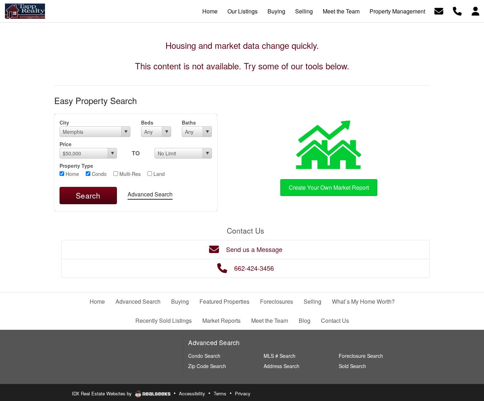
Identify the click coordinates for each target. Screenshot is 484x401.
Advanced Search (150, 194)
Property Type (76, 165)
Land (158, 173)
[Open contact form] (438, 10)
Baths (189, 122)
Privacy (243, 393)
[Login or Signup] (475, 10)
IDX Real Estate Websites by (102, 393)
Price (66, 144)
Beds (147, 122)
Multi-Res (129, 173)
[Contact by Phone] (457, 10)
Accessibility (192, 393)
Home (71, 173)
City (64, 122)
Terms (220, 393)
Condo (98, 173)
